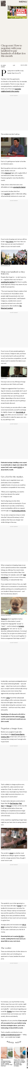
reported (7, 194)
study (8, 697)
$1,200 (21, 936)
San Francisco (14, 803)
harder (19, 905)
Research (4, 619)
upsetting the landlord (8, 282)
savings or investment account (10, 1034)
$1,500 (20, 467)
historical (8, 173)
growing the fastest (19, 187)
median (22, 716)
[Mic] (3, 3)
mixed (11, 853)
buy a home (9, 241)
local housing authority (18, 510)
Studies (9, 1011)
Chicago (9, 806)
